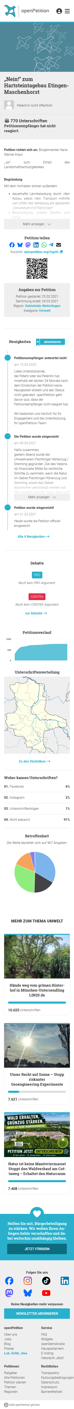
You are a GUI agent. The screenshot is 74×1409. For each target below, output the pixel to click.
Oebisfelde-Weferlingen (42, 306)
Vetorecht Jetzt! (52, 1358)
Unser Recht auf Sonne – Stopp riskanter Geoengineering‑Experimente (37, 1079)
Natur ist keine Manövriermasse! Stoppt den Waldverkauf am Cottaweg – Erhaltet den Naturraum (37, 1168)
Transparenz (50, 1373)
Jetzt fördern (37, 1249)
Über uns (10, 1334)
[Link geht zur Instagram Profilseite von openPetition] (28, 1280)
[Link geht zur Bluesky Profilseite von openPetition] (28, 1293)
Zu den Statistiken (32, 761)
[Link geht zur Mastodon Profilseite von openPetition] (9, 1293)
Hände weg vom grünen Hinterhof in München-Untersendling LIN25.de (37, 990)
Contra (37, 597)
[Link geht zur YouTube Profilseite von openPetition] (46, 1293)
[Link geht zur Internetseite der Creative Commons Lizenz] (6, 1405)
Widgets (47, 1339)
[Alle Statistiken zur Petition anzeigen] (37, 753)
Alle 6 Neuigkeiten (32, 537)
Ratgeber (10, 1373)
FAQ (44, 1334)
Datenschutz (50, 1382)
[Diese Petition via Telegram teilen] (51, 245)
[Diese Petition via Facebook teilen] (12, 245)
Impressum (49, 1387)
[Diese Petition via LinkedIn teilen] (36, 245)
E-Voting (47, 1353)
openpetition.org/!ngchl (41, 252)
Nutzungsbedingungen (57, 1378)
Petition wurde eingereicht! (34, 508)
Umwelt (44, 311)
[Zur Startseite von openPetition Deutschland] (27, 11)
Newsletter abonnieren (37, 1314)
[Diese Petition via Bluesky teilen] (20, 245)
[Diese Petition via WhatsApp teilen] (44, 245)
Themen (10, 1387)
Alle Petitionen (14, 1378)
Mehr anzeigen (34, 224)
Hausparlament (52, 1349)
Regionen (11, 1392)
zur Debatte (34, 613)
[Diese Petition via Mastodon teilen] (28, 245)
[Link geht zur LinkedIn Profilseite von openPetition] (65, 1280)
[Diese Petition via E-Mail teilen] (59, 245)
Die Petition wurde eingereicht (36, 437)
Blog (7, 1344)
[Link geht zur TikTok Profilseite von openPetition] (46, 1280)
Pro (37, 575)
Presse (9, 1349)
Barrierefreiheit (51, 1392)
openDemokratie (53, 1344)
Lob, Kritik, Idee (15, 1353)
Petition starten (15, 1382)
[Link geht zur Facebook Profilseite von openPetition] (9, 1280)
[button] (59, 11)
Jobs (7, 1339)
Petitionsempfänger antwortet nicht (40, 358)
